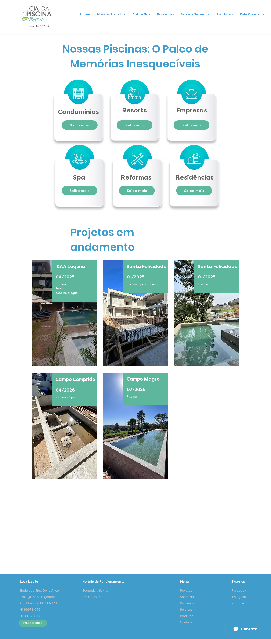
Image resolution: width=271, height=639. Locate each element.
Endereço (27, 590)
